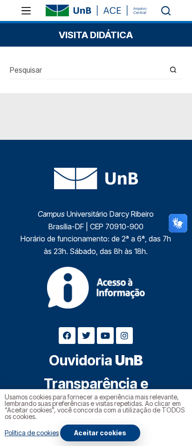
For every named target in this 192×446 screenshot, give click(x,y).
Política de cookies (32, 433)
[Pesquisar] (166, 10)
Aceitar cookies (100, 433)
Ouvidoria (96, 360)
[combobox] (87, 70)
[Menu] (26, 10)
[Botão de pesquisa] (173, 70)
